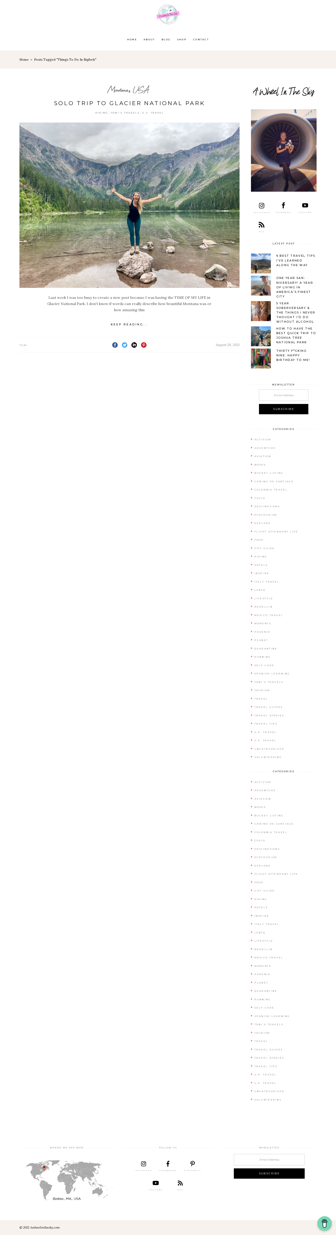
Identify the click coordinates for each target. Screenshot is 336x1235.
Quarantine (265, 648)
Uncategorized (269, 748)
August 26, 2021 (228, 345)
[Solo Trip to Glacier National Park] (129, 205)
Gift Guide (264, 548)
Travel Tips (265, 723)
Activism (262, 439)
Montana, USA (127, 89)
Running (262, 656)
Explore (262, 523)
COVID (260, 498)
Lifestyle (263, 598)
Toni (23, 345)
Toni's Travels (125, 112)
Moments (262, 623)
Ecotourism (265, 514)
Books (260, 464)
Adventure (265, 448)
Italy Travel (267, 581)
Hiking (101, 112)
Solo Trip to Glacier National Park (129, 103)
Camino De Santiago (273, 481)
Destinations (267, 506)
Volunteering (268, 757)
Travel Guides (268, 707)
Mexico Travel (268, 615)
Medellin (263, 606)
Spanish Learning (272, 673)
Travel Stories (269, 715)
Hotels (261, 565)
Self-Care (264, 665)
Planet (261, 640)
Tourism (262, 690)
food (259, 539)
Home (24, 59)
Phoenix (262, 631)
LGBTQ (260, 590)
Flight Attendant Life (276, 531)
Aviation (262, 456)
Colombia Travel (271, 489)
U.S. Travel (153, 112)
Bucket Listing (269, 473)
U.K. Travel (265, 732)
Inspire (261, 573)
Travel (261, 698)
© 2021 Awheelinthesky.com (39, 1227)
